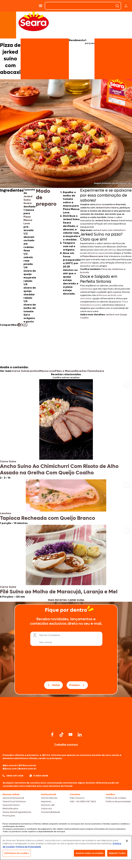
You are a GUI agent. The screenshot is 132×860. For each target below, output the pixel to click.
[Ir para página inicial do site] (66, 725)
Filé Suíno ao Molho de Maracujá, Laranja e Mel (59, 591)
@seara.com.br (27, 768)
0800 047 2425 (14, 775)
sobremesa (86, 288)
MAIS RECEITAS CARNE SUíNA (66, 600)
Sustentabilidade (50, 812)
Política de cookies (116, 797)
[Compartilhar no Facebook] (19, 325)
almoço (112, 249)
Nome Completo (49, 635)
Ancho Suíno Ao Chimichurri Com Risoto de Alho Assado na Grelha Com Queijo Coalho (59, 469)
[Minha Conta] (125, 6)
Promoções (9, 815)
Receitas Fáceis (85, 371)
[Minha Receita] (9, 6)
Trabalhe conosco (66, 744)
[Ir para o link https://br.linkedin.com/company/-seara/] (80, 734)
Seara (100, 371)
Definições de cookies (16, 853)
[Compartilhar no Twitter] (22, 325)
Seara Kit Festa (11, 805)
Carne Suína (20, 371)
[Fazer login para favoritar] (127, 384)
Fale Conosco (77, 797)
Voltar (56, 685)
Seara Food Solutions (14, 801)
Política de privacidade (118, 801)
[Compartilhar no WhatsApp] (26, 325)
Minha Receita (10, 808)
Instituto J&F (48, 805)
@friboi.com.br (27, 765)
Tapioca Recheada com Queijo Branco (47, 518)
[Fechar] (126, 840)
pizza (98, 204)
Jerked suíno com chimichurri (109, 230)
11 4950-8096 (40, 775)
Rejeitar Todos (117, 853)
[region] (66, 848)
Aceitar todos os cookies (89, 853)
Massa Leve (47, 371)
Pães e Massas (65, 371)
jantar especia (99, 253)
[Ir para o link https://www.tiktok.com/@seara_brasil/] (61, 734)
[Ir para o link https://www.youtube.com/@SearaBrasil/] (70, 734)
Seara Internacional (13, 797)
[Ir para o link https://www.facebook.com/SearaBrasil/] (52, 734)
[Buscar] (117, 5)
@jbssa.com (10, 768)
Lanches (33, 371)
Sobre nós (46, 808)
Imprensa (46, 801)
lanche (87, 262)
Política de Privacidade (28, 846)
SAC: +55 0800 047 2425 (83, 801)
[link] (66, 429)
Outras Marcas (49, 797)
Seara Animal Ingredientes (17, 812)
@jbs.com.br (10, 765)
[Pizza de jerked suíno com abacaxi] (28, 6)
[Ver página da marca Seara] (33, 20)
